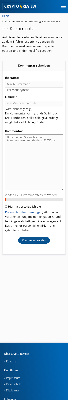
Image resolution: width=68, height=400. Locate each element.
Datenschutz (13, 384)
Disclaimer (12, 390)
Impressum (13, 378)
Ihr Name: (12, 78)
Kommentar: (14, 131)
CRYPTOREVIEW (20, 6)
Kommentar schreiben (34, 65)
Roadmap (12, 361)
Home (5, 15)
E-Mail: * (11, 97)
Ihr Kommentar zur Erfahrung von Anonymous (33, 21)
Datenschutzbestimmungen (23, 212)
